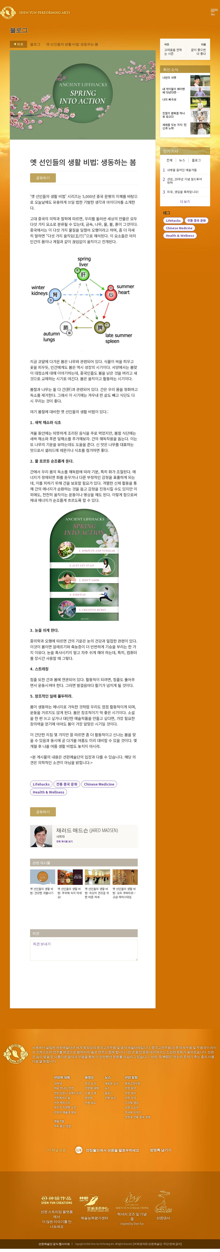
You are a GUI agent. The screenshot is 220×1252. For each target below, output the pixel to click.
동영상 (89, 1077)
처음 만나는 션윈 (64, 1088)
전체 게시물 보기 (64, 841)
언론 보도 (90, 1103)
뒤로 (19, 44)
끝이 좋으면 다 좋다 (198, 52)
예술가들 (59, 1121)
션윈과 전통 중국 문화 (138, 1117)
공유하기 (43, 177)
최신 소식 (90, 1083)
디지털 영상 (132, 1103)
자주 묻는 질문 (62, 1126)
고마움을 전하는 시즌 (173, 52)
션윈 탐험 (131, 1077)
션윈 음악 (130, 1088)
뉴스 (182, 160)
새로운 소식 (112, 1083)
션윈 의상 (130, 1098)
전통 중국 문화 (66, 784)
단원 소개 (90, 1093)
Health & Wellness (48, 792)
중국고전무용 (132, 1083)
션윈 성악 (130, 1093)
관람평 (89, 1098)
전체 (170, 160)
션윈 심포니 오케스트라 (67, 1093)
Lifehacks (41, 784)
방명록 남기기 (160, 1150)
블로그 (35, 44)
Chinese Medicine (99, 784)
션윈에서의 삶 (62, 1098)
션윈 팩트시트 (62, 1103)
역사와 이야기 (133, 1112)
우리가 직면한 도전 (65, 1107)
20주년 (58, 1083)
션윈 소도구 (132, 1107)
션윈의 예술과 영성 (65, 1112)
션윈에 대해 (62, 1077)
